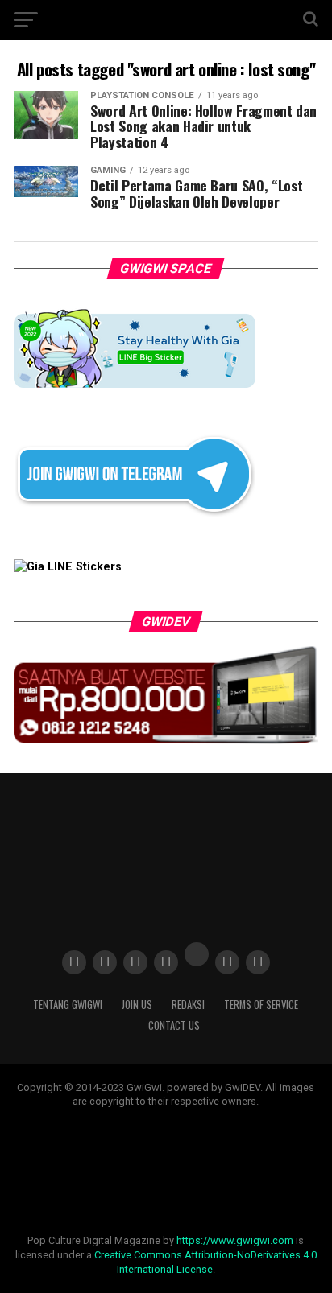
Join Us (137, 1004)
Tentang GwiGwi (67, 1004)
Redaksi (188, 1004)
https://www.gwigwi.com (234, 1240)
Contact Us (174, 1025)
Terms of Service (261, 1004)
